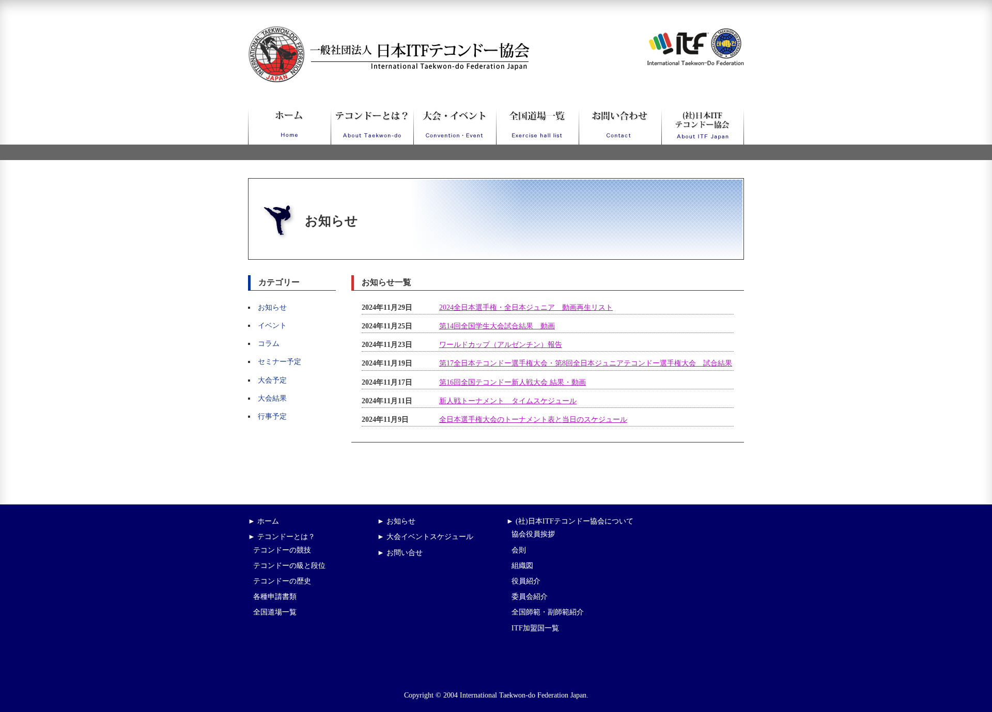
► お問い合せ (400, 553)
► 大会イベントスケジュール (425, 537)
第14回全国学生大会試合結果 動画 (497, 326)
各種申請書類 (275, 596)
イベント (272, 325)
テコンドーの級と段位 (289, 565)
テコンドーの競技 (282, 550)
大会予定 (272, 380)
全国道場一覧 (275, 612)
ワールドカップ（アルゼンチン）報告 (500, 345)
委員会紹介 (530, 596)
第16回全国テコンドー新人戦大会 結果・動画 (512, 382)
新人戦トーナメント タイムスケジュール (508, 401)
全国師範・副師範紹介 (548, 612)
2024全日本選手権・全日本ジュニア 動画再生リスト (526, 307)
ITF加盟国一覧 (535, 628)
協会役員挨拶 (533, 534)
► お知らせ (396, 521)
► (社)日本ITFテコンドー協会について (569, 521)
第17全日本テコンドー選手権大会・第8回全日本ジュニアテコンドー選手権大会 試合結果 (585, 363)
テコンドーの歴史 (282, 581)
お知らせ (272, 307)
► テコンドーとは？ (281, 537)
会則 (519, 550)
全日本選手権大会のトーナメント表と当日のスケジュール (533, 419)
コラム (269, 343)
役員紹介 (526, 581)
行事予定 (272, 416)
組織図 (522, 565)
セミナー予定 (279, 362)
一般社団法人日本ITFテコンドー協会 (370, 32)
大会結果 (272, 398)
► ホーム (263, 521)
